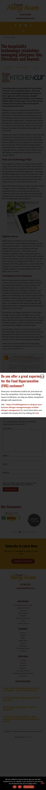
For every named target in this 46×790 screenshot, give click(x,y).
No (20, 787)
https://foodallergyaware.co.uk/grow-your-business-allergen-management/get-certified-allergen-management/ (21, 407)
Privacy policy (28, 787)
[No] (42, 783)
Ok (15, 787)
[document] (23, 395)
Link (37, 413)
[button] (42, 376)
